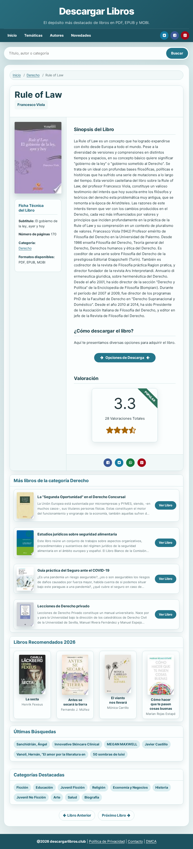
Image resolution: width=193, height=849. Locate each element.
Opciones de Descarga (124, 357)
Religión (98, 787)
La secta (32, 699)
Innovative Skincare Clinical (77, 744)
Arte (56, 797)
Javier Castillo (156, 744)
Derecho (33, 75)
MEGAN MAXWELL (122, 744)
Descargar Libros (96, 11)
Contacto (135, 841)
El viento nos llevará (118, 700)
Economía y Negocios (130, 787)
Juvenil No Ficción (31, 797)
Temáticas (33, 35)
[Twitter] (164, 35)
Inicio (12, 35)
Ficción (22, 787)
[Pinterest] (185, 35)
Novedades (81, 35)
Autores (57, 35)
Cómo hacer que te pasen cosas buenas (161, 704)
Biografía (91, 797)
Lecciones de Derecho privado (63, 606)
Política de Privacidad (107, 841)
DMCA (151, 841)
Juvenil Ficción (72, 787)
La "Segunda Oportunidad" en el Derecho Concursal (81, 497)
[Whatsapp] (130, 462)
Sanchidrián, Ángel (31, 744)
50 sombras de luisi (109, 754)
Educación (44, 787)
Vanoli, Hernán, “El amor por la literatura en (50, 754)
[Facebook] (174, 35)
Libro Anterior (79, 815)
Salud (72, 797)
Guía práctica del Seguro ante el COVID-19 (73, 570)
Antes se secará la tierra (75, 702)
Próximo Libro (114, 815)
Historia (161, 787)
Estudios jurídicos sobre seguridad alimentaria (77, 534)
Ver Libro (165, 505)
